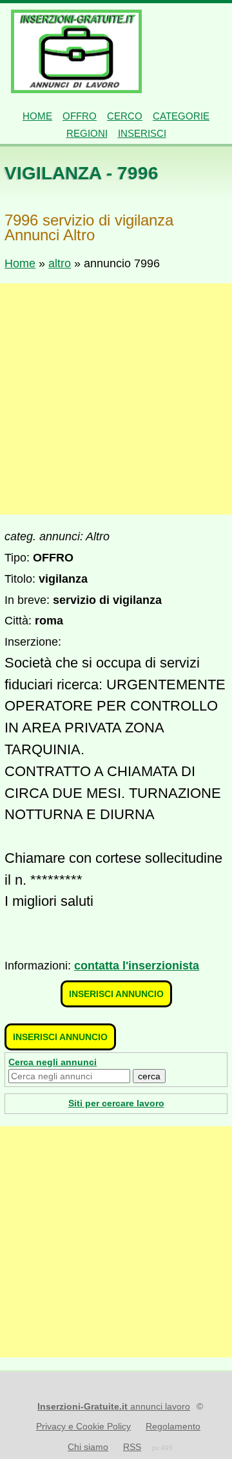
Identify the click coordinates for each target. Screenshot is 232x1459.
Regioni (87, 133)
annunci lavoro (113, 1406)
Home (37, 116)
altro (59, 263)
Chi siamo (88, 1447)
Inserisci (142, 133)
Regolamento (173, 1426)
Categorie (181, 116)
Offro (80, 116)
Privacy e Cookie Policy (83, 1426)
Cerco (124, 116)
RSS (132, 1447)
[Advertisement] (116, 399)
